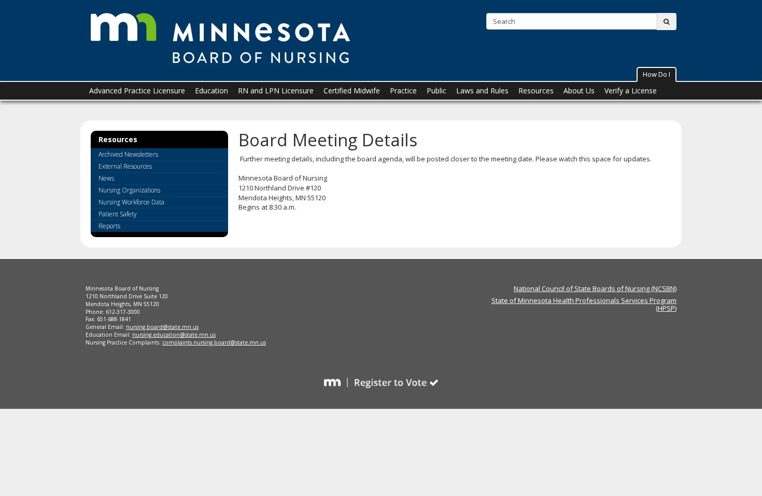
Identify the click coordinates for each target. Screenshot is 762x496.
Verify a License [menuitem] (630, 90)
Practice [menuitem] (403, 90)
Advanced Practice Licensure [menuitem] (137, 90)
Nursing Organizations (129, 190)
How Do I (656, 74)
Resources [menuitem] (536, 90)
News (106, 178)
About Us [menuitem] (579, 90)
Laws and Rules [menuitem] (482, 90)
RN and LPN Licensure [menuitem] (276, 90)
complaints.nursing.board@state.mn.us (214, 342)
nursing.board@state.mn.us (162, 326)
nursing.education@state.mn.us (174, 334)
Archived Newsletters (128, 154)
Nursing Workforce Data (131, 202)
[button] (656, 74)
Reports (109, 226)
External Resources (125, 166)
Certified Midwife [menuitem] (351, 90)
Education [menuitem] (211, 90)
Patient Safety (117, 214)
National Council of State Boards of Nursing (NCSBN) (595, 288)
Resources (117, 140)
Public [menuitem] (436, 90)
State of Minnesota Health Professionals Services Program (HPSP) (583, 304)
